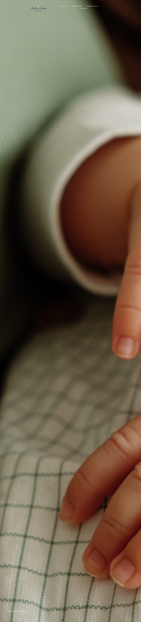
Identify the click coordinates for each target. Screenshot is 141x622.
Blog (105, 6)
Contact (84, 8)
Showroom (77, 6)
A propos (64, 6)
